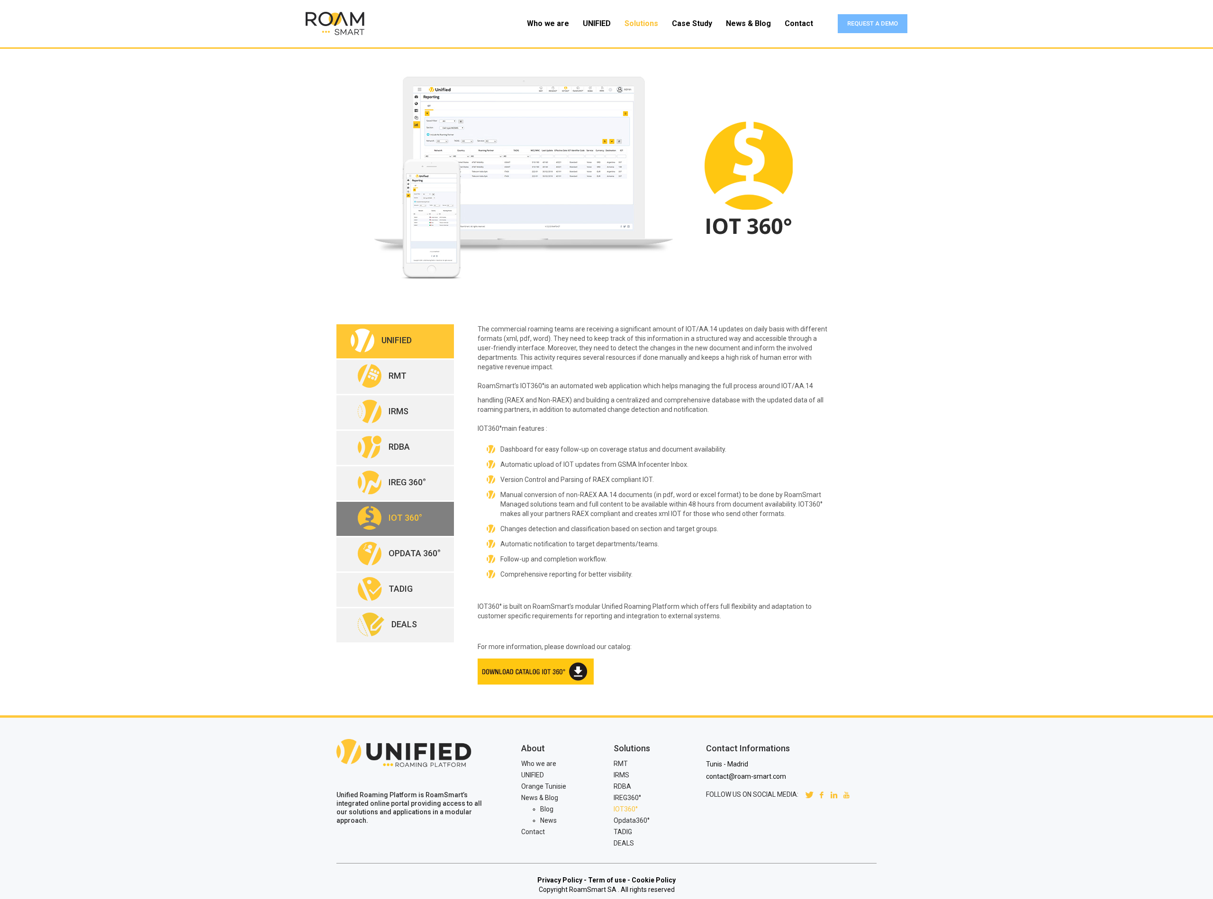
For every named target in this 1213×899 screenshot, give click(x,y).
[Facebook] (821, 794)
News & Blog (539, 797)
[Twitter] (809, 794)
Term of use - (609, 880)
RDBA (622, 786)
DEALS (624, 843)
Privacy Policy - (562, 880)
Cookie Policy (654, 880)
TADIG (623, 832)
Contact (533, 832)
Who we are (538, 763)
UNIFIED (532, 775)
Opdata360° (632, 820)
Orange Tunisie (543, 786)
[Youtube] (846, 794)
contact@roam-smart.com (746, 776)
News (548, 820)
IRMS (621, 775)
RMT (621, 763)
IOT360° (626, 809)
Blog (546, 809)
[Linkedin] (834, 794)
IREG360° (627, 797)
